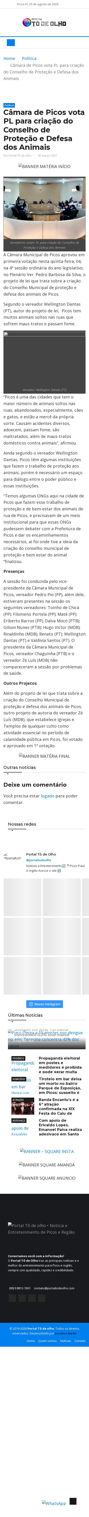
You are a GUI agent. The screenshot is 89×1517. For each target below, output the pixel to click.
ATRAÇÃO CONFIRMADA (20, 1100)
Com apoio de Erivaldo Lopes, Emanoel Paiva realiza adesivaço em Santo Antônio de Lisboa (46, 1129)
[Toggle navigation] (11, 42)
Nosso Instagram (47, 1004)
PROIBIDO (18, 1058)
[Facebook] (12, 1299)
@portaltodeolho (38, 860)
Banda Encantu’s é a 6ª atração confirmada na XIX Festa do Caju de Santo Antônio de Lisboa (45, 1109)
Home (9, 58)
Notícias (65, 1341)
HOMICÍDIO (19, 1079)
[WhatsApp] (41, 1299)
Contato (80, 1341)
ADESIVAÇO (19, 1120)
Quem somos (47, 1341)
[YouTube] (32, 1299)
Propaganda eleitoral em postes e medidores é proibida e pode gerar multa (60, 1065)
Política (29, 58)
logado (47, 796)
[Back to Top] (73, 1501)
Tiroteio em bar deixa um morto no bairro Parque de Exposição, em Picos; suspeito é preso (46, 1088)
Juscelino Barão (65, 1333)
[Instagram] (22, 1299)
